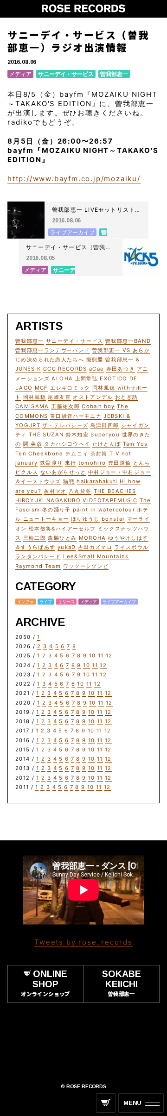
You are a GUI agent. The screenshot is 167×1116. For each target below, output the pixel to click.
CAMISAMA (32, 406)
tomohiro (92, 463)
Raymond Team (38, 566)
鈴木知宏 (77, 434)
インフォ (25, 601)
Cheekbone (45, 453)
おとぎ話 (126, 397)
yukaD (67, 547)
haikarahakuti (97, 481)
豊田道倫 (119, 463)
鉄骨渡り (51, 463)
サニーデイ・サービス (66, 73)
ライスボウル (131, 547)
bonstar (113, 519)
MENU (132, 1102)
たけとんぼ (106, 444)
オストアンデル (93, 397)
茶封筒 (99, 453)
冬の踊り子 (56, 509)
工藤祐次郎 (65, 406)
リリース (66, 601)
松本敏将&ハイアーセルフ (62, 528)
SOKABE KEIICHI (121, 983)
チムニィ (76, 453)
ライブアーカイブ (119, 601)
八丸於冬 (80, 491)
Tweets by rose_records (83, 942)
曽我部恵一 (114, 73)
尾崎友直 (59, 397)
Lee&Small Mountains (96, 556)
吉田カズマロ (95, 547)
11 (101, 655)
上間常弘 (86, 378)
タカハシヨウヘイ (67, 444)
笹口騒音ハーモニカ (76, 416)
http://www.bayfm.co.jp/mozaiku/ (74, 178)
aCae (96, 369)
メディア (20, 73)
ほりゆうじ (85, 519)
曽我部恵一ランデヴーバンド (52, 350)
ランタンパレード (38, 556)
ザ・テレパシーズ (65, 425)
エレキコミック (70, 388)
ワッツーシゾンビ (86, 566)
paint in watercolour (104, 509)
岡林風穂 (34, 397)
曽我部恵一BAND (128, 341)
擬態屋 (94, 359)
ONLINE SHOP (45, 983)
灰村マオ (55, 491)
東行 (71, 463)
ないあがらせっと (63, 472)
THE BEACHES (115, 491)
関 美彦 (32, 444)
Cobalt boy (98, 406)
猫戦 (69, 481)
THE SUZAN (46, 434)
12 (109, 655)
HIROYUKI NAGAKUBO (48, 500)
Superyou (105, 434)
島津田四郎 (104, 425)
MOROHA (92, 538)
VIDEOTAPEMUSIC (110, 500)
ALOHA (62, 378)
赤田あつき (120, 369)
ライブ (45, 601)
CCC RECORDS (65, 369)
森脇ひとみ (62, 538)
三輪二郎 (34, 538)
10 (92, 655)
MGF (41, 388)
